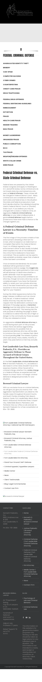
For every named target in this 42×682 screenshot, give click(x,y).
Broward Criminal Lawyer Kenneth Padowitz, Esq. (18, 433)
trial (18, 335)
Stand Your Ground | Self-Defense (17, 462)
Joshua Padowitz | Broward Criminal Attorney (30, 531)
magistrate (33, 268)
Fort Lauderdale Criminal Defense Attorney (17, 446)
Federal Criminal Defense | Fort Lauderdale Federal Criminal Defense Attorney (30, 555)
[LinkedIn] (29, 617)
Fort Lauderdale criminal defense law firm (20, 362)
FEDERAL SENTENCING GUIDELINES (17, 103)
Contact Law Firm (11, 488)
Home (26, 513)
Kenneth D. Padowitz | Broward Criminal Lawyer (31, 520)
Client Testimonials (11, 479)
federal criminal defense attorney (17, 214)
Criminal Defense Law (31, 608)
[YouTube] (26, 617)
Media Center (9, 471)
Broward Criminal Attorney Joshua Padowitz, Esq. (18, 439)
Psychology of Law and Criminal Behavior (30, 600)
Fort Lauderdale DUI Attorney (16, 458)
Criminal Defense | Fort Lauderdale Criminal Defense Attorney (31, 542)
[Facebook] (23, 617)
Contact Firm (29, 585)
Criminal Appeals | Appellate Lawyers (19, 466)
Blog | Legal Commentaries (15, 484)
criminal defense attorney (25, 322)
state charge (33, 370)
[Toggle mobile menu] (38, 20)
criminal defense (14, 217)
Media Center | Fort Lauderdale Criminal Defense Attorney (31, 573)
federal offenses (16, 193)
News (6, 475)
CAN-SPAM (8, 72)
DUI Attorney (29, 565)
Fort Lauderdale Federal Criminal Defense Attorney (21, 452)
